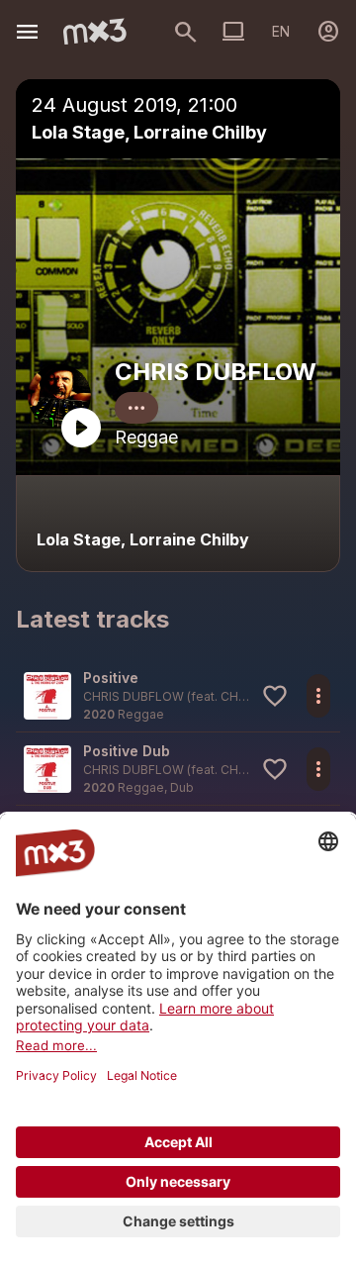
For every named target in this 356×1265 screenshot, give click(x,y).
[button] (178, 695)
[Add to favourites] (275, 696)
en (281, 31)
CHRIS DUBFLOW (215, 371)
